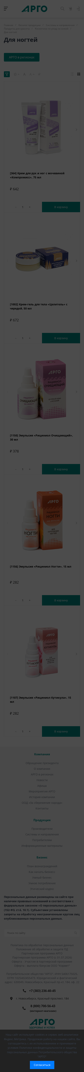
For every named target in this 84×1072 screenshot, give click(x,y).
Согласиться (42, 1065)
